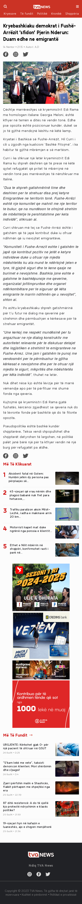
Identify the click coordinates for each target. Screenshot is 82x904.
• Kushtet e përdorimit (34, 894)
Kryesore (10, 13)
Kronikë (56, 13)
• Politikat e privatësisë (62, 894)
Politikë (42, 13)
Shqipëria (72, 13)
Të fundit (26, 13)
